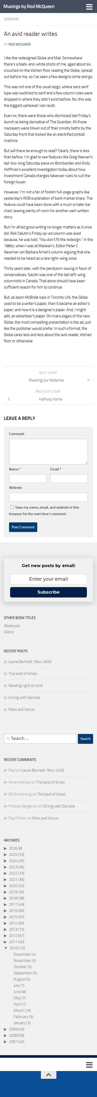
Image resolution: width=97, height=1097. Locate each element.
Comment (16, 434)
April (17, 1004)
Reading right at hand (26, 685)
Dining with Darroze (24, 697)
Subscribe (49, 592)
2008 (13, 1035)
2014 (13, 923)
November (22, 960)
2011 (13, 942)
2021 (13, 879)
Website (15, 487)
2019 (13, 892)
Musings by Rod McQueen (28, 6)
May (17, 998)
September (23, 973)
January (20, 1023)
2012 (13, 935)
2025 (13, 854)
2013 (13, 929)
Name (15, 469)
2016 (13, 910)
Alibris (9, 632)
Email (55, 469)
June (17, 991)
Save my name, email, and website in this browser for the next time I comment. (44, 510)
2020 (13, 885)
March (19, 1010)
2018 (13, 898)
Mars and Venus (22, 709)
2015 (13, 917)
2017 (13, 904)
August (19, 979)
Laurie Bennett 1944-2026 (30, 661)
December (22, 954)
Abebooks (12, 625)
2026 (13, 848)
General (11, 19)
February (21, 1016)
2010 (14, 948)
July (16, 985)
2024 (13, 860)
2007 (13, 1041)
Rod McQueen (20, 44)
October (20, 966)
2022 (13, 873)
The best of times (23, 673)
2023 (13, 867)
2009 (13, 1029)
